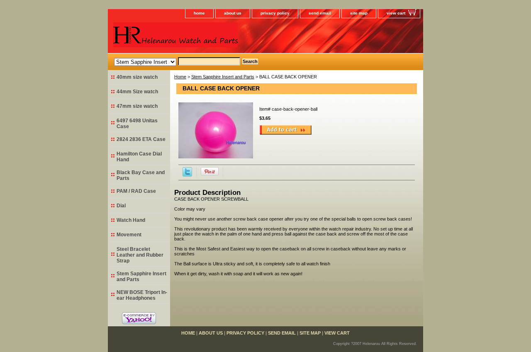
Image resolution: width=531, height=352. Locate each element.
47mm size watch (137, 106)
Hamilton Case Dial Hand (139, 157)
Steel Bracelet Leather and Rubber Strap (140, 255)
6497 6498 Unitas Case (137, 123)
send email (320, 13)
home (199, 13)
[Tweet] (187, 174)
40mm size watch (137, 77)
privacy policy (275, 13)
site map (359, 13)
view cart (396, 13)
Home (180, 76)
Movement (129, 235)
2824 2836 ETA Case (141, 139)
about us (232, 13)
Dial (121, 206)
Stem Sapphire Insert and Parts (222, 76)
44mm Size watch (137, 92)
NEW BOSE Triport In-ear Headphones (142, 295)
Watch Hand (131, 220)
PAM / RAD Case (136, 191)
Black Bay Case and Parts (141, 175)
